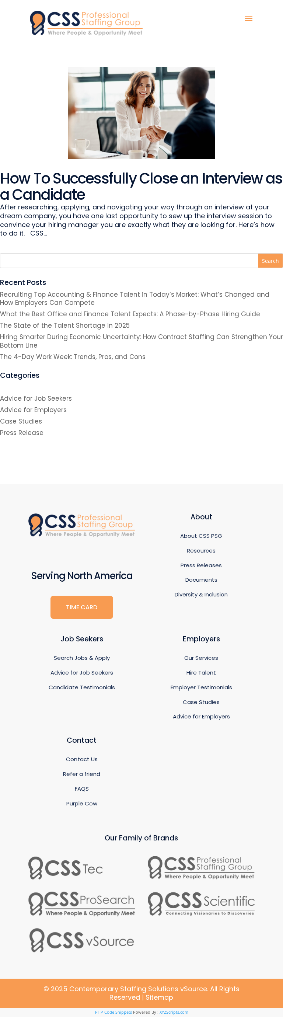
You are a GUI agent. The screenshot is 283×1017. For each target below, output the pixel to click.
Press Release (21, 432)
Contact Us (82, 759)
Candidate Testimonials (82, 687)
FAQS (82, 789)
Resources (201, 550)
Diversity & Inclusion (201, 594)
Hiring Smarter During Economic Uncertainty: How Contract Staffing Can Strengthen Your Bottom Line (141, 340)
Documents (201, 580)
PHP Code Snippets (113, 1012)
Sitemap (159, 997)
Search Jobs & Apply (82, 658)
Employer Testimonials (201, 687)
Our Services (201, 658)
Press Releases (201, 565)
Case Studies (21, 421)
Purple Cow (81, 803)
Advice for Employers (33, 409)
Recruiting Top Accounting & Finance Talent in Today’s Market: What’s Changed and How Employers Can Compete (134, 298)
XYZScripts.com (174, 1012)
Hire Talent (201, 672)
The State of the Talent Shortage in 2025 (65, 325)
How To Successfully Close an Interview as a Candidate (141, 186)
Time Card (81, 607)
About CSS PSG (201, 536)
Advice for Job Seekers (36, 398)
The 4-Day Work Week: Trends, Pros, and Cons (73, 356)
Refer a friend (81, 774)
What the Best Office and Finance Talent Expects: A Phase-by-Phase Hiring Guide (130, 314)
